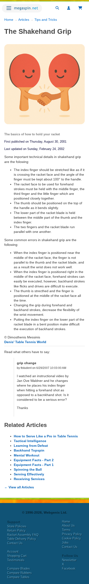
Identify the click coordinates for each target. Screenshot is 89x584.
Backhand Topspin (29, 450)
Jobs (65, 542)
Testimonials (15, 560)
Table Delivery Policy (21, 539)
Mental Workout (26, 455)
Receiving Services (29, 479)
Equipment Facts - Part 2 (34, 460)
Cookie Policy (71, 538)
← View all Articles (19, 487)
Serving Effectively (29, 474)
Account (13, 551)
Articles (23, 19)
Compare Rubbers (19, 573)
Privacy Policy (72, 534)
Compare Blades (18, 568)
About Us (68, 525)
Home (8, 19)
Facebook (68, 568)
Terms (66, 530)
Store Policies (16, 526)
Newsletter (69, 560)
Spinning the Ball (28, 469)
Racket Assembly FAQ (22, 535)
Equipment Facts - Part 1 (34, 465)
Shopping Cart (17, 556)
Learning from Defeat (31, 446)
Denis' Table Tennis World (25, 342)
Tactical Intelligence (30, 441)
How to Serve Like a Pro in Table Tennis (46, 436)
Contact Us (15, 543)
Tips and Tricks (45, 19)
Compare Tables (18, 577)
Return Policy (16, 530)
